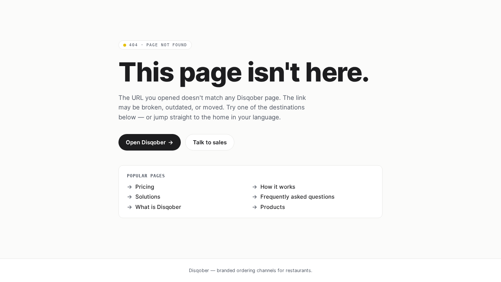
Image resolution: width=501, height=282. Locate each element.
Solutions (147, 196)
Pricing (144, 186)
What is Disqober (158, 206)
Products (272, 206)
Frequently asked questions (297, 196)
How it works (277, 186)
